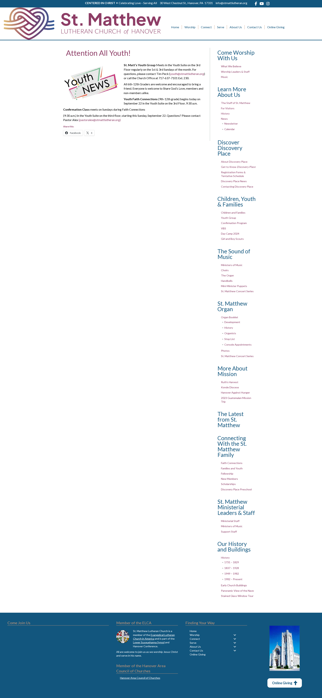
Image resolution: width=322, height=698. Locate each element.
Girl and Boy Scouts (232, 238)
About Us (236, 27)
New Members (229, 478)
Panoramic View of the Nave (237, 590)
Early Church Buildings (234, 585)
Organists (230, 333)
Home (175, 27)
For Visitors (227, 108)
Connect (206, 27)
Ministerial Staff (230, 521)
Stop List (229, 339)
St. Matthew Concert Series (237, 291)
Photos (225, 350)
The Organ (227, 275)
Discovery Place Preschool (236, 489)
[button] (234, 635)
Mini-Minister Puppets (234, 286)
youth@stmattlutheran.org (187, 73)
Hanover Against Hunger (235, 392)
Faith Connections (231, 463)
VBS (223, 228)
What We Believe (231, 66)
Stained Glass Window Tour (237, 595)
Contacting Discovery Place (237, 186)
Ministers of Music (231, 265)
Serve (220, 27)
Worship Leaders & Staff (235, 71)
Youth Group (228, 217)
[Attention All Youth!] (91, 82)
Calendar (229, 129)
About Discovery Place (234, 161)
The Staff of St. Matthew (235, 102)
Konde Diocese (230, 387)
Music (224, 76)
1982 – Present (233, 579)
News (224, 118)
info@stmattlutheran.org (231, 3)
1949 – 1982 (231, 573)
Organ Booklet (229, 317)
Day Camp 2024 (230, 233)
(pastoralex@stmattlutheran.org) (100, 120)
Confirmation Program (234, 223)
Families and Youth (232, 468)
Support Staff (229, 531)
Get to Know (238, 166)
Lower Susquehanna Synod (149, 642)
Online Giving (276, 27)
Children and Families (233, 212)
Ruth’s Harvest (229, 382)
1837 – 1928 (231, 568)
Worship (189, 27)
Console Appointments (238, 344)
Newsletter (231, 123)
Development (232, 322)
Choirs (225, 270)
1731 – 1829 (231, 562)
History (225, 113)
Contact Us (254, 27)
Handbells (227, 280)
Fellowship (227, 473)
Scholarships (228, 484)
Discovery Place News (234, 181)
